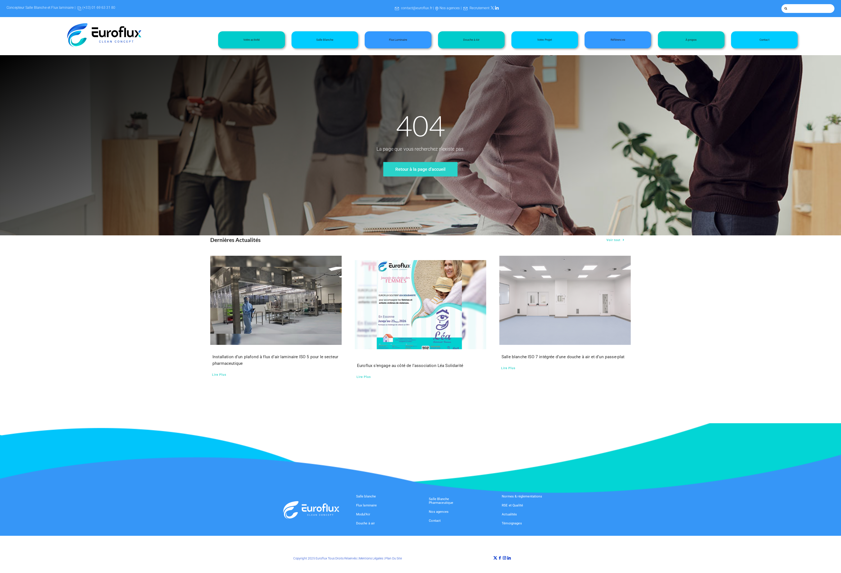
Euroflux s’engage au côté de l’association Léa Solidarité (410, 365)
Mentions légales (371, 558)
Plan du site (393, 558)
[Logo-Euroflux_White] (311, 503)
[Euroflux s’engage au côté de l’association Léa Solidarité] (420, 305)
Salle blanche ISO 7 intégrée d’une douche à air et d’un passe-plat (563, 356)
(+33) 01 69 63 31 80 (98, 7)
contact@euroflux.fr (416, 8)
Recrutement (479, 8)
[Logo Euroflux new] (104, 25)
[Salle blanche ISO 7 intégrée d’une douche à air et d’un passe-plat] (565, 300)
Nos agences (450, 8)
